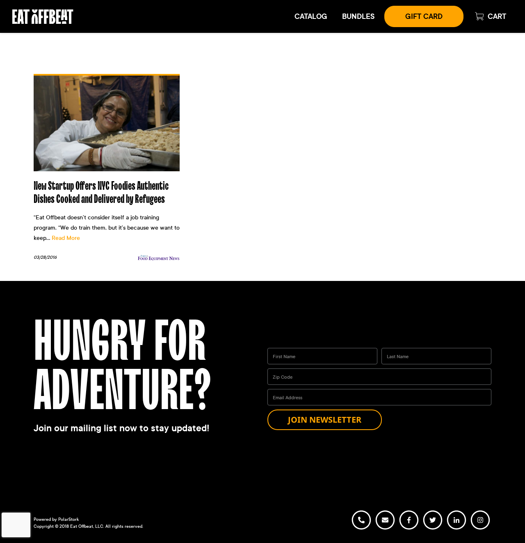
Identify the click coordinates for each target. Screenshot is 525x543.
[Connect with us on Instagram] (480, 528)
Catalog (310, 16)
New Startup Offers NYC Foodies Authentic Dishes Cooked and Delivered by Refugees (101, 192)
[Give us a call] (361, 528)
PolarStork (68, 519)
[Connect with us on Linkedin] (456, 528)
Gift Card (424, 16)
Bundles (358, 16)
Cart (497, 16)
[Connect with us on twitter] (433, 528)
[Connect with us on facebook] (409, 528)
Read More (66, 238)
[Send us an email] (385, 528)
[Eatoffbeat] (42, 15)
